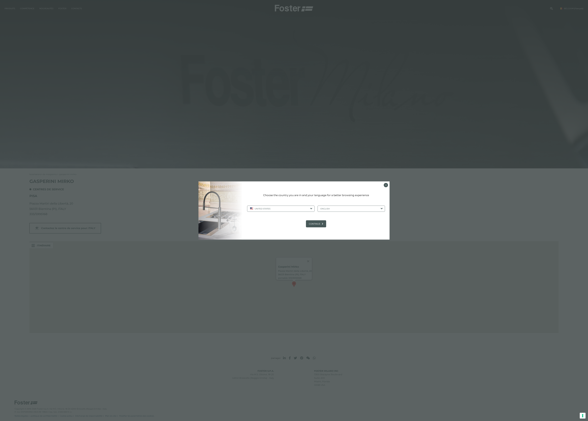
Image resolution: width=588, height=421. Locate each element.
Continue (314, 224)
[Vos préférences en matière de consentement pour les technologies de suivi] (583, 416)
